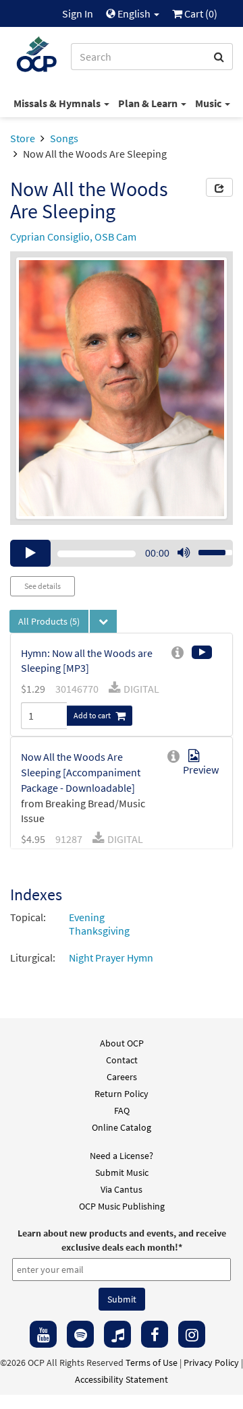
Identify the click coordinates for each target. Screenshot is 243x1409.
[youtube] (43, 1334)
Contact (122, 1060)
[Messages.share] (219, 187)
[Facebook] (154, 1334)
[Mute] (183, 553)
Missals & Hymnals (58, 103)
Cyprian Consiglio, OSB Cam (73, 236)
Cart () (199, 13)
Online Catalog (121, 1127)
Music (209, 103)
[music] (117, 1334)
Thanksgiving (99, 930)
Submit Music (121, 1172)
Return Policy (121, 1094)
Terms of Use (152, 1362)
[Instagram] (191, 1334)
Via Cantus (121, 1189)
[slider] (208, 548)
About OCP (122, 1043)
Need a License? (121, 1156)
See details (42, 586)
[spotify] (80, 1334)
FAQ (122, 1110)
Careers (122, 1077)
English (134, 13)
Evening (87, 917)
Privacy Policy (211, 1362)
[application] (121, 553)
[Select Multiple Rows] (103, 621)
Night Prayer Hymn (111, 957)
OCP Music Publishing (122, 1206)
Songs (64, 138)
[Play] (30, 553)
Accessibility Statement (121, 1379)
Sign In (77, 13)
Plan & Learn (149, 103)
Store (22, 138)
